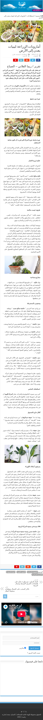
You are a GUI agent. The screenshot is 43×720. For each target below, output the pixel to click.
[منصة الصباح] (21, 6)
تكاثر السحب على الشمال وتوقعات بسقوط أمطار (17, 589)
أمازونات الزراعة (32, 572)
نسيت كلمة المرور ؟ (33, 653)
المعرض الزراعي (37, 574)
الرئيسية (38, 16)
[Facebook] (24, 711)
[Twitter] (22, 711)
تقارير (13, 54)
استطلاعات (30, 16)
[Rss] (26, 711)
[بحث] (5, 596)
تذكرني (21, 648)
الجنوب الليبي (21, 572)
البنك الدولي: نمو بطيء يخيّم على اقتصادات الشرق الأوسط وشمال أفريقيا (26, 582)
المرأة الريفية (11, 572)
